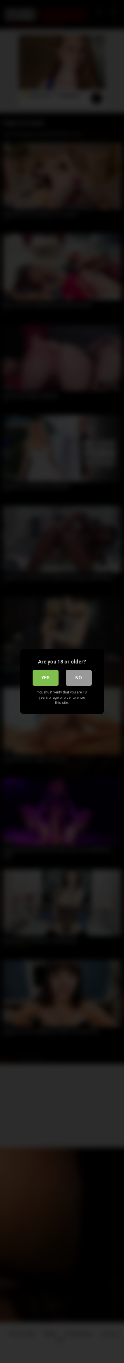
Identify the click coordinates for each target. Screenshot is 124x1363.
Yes (45, 677)
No (78, 677)
